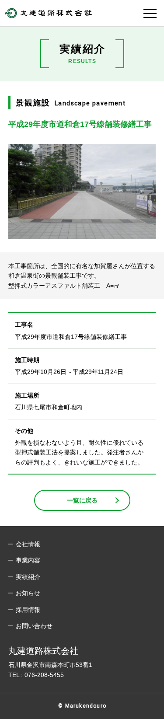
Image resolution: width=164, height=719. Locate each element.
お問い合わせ (34, 625)
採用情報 (28, 609)
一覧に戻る (82, 500)
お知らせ (28, 593)
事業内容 (28, 560)
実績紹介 (28, 576)
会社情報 (28, 544)
